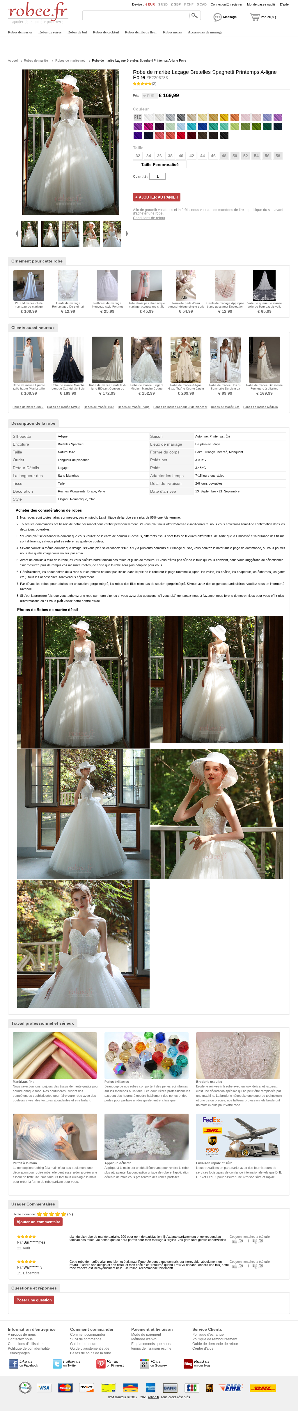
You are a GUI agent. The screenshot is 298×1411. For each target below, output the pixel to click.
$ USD (163, 4)
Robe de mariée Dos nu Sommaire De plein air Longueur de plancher (225, 388)
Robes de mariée (20, 32)
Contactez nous (20, 1339)
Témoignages (19, 1353)
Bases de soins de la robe (90, 1353)
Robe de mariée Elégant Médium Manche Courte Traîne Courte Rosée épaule (146, 390)
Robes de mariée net (70, 60)
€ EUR (150, 4)
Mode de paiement (146, 1335)
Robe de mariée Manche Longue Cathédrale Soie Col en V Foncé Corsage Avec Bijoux (68, 390)
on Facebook (28, 1363)
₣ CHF (189, 4)
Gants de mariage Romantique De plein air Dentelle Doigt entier (68, 306)
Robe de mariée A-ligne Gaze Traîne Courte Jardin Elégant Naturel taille (186, 388)
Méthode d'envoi (144, 1339)
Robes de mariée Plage (134, 407)
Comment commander (87, 1335)
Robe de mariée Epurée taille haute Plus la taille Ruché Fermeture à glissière (29, 388)
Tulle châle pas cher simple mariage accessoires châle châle (147, 306)
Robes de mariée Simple (63, 407)
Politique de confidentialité (29, 1348)
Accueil (13, 60)
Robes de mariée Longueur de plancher (180, 407)
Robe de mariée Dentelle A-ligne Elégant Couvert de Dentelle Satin (107, 388)
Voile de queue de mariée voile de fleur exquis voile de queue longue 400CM (264, 306)
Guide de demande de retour (215, 1344)
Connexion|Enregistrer (226, 4)
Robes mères (172, 32)
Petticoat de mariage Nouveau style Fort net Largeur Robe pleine (107, 306)
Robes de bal (77, 32)
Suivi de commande (86, 1339)
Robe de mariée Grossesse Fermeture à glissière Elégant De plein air (264, 388)
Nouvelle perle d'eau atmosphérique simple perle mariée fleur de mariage (186, 306)
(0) (240, 1241)
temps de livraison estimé (151, 1348)
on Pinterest (115, 1363)
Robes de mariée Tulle (99, 407)
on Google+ (158, 1363)
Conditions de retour (149, 218)
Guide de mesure (83, 1344)
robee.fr (153, 1397)
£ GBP (176, 4)
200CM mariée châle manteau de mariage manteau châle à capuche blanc (29, 308)
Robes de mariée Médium (260, 407)
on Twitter (72, 1363)
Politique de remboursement (214, 1339)
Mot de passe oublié (261, 4)
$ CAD (202, 4)
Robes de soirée (49, 32)
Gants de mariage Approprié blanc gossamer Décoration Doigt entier (225, 306)
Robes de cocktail (106, 32)
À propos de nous (22, 1335)
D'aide (284, 4)
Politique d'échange (208, 1335)
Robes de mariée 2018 (28, 407)
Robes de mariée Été (225, 407)
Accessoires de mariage (205, 32)
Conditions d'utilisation (26, 1344)
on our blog (202, 1363)
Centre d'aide (203, 1348)
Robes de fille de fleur (141, 32)
